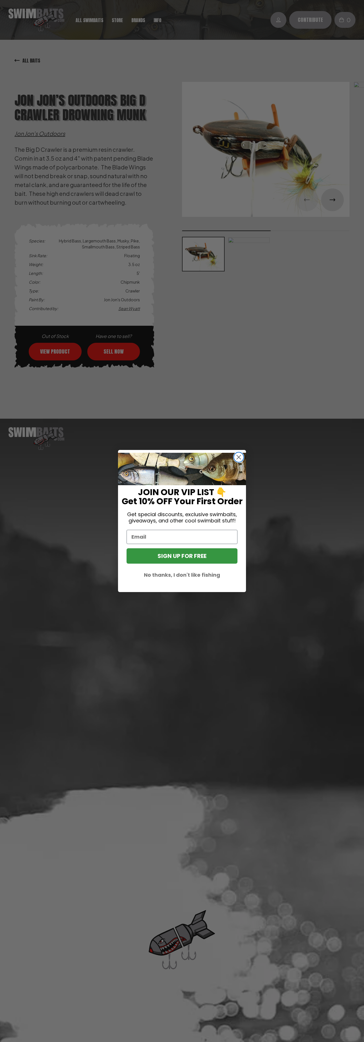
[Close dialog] (239, 457)
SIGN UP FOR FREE (182, 556)
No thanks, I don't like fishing (182, 574)
